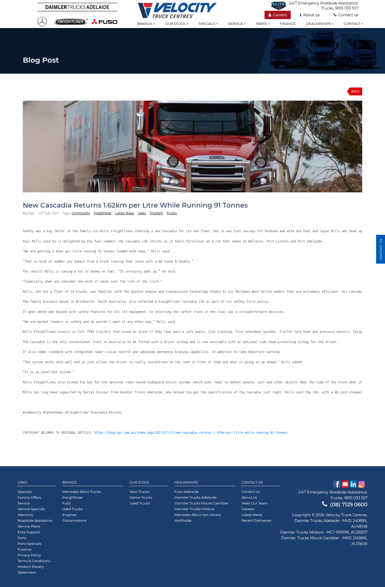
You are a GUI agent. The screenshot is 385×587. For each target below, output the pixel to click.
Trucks (172, 213)
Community (81, 213)
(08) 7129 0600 (348, 504)
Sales (142, 213)
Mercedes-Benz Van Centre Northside (197, 518)
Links (22, 482)
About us (311, 15)
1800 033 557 (346, 8)
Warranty (25, 515)
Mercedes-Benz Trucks (81, 492)
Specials (207, 23)
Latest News (124, 213)
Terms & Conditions (34, 561)
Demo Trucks (141, 497)
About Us (249, 497)
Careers (280, 15)
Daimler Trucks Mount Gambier (201, 503)
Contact (352, 23)
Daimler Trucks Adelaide (195, 497)
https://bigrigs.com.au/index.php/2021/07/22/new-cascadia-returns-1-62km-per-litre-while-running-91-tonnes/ (191, 432)
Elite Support (29, 532)
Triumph (156, 213)
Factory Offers (29, 497)
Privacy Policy (29, 555)
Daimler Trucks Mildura (194, 509)
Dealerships (319, 23)
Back (355, 91)
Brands (145, 23)
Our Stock (139, 482)
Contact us (348, 15)
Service (236, 23)
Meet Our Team (254, 503)
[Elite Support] (280, 5)
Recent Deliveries (256, 520)
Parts (262, 23)
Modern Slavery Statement (31, 569)
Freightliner (103, 213)
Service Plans (29, 526)
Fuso (66, 503)
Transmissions (74, 520)
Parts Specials (29, 543)
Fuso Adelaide (186, 492)
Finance (288, 23)
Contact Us (252, 482)
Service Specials (31, 509)
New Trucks (139, 492)
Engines (69, 515)
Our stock (175, 23)
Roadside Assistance (35, 520)
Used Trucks (72, 509)
